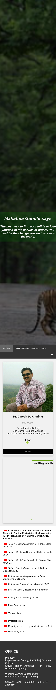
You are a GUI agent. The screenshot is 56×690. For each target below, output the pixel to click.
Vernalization (14, 613)
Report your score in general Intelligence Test (30, 626)
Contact (28, 451)
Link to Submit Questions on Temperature (28, 589)
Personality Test (16, 631)
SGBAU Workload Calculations (31, 348)
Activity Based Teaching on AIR (23, 597)
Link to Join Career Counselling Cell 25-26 (28, 584)
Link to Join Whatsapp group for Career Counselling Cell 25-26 (24, 577)
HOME (6, 348)
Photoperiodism (15, 621)
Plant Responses (16, 605)
